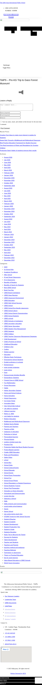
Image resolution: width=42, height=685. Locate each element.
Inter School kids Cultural (12, 406)
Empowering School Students (13, 359)
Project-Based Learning (11, 450)
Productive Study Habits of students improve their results (18, 150)
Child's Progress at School (12, 341)
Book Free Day (9, 290)
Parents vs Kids (9, 429)
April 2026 (7, 167)
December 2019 (9, 260)
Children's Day (8, 347)
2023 (5, 267)
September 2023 (9, 247)
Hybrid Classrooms (10, 398)
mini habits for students (11, 416)
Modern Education (10, 419)
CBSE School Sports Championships (16, 313)
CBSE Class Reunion (11, 295)
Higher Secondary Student (12, 390)
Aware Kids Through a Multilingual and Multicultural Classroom (20, 140)
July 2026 (7, 160)
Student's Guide (9, 529)
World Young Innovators (12, 563)
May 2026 (7, 165)
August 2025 (8, 188)
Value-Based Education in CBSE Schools (17, 560)
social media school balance (13, 506)
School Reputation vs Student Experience (17, 483)
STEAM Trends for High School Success (17, 516)
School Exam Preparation (12, 475)
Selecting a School (10, 498)
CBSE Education (9, 300)
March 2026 (8, 170)
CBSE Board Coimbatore (12, 293)
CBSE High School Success (13, 303)
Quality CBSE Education (12, 452)
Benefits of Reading (10, 282)
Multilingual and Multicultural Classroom (17, 421)
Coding (6, 349)
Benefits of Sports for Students (14, 285)
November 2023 (9, 242)
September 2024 (9, 216)
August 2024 (8, 219)
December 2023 (9, 239)
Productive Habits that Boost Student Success (19, 447)
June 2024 (7, 224)
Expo (5, 372)
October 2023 (8, 245)
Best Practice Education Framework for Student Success (18, 143)
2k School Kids (9, 269)
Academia (26, 29)
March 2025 (8, 201)
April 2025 (7, 198)
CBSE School (8, 305)
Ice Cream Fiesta (9, 401)
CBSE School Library (11, 310)
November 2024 (9, 211)
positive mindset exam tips (12, 442)
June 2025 (7, 193)
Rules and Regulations (11, 455)
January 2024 (8, 237)
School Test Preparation (11, 488)
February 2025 (9, 203)
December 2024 (9, 209)
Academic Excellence (11, 272)
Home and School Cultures (12, 393)
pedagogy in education (11, 431)
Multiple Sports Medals (11, 424)
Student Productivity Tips (12, 527)
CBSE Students (9, 331)
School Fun (7, 478)
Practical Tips (8, 444)
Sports (6, 509)
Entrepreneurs (8, 365)
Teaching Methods (10, 550)
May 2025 (7, 196)
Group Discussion (9, 385)
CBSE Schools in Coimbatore (13, 321)
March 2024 (8, 232)
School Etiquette (9, 470)
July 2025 (7, 191)
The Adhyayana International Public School (12, 2)
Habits (6, 388)
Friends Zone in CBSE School (13, 380)
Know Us (14, 30)
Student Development (11, 524)
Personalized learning (11, 437)
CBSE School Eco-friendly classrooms (16, 308)
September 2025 (9, 185)
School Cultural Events (11, 468)
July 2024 (7, 221)
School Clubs (8, 465)
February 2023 (9, 255)
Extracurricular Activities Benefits (14, 375)
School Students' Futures (12, 485)
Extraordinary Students (11, 377)
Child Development (10, 339)
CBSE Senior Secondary (12, 326)
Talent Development (10, 540)
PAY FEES (3, 681)
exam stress (8, 370)
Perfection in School (10, 434)
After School (8, 275)
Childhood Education (10, 344)
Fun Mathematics (9, 383)
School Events (8, 473)
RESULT (3, 683)
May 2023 (7, 250)
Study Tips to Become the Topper (14, 534)
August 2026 (8, 157)
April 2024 (7, 229)
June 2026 (7, 162)
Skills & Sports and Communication (15, 504)
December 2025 (9, 178)
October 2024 (8, 214)
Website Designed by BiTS (18, 673)
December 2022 (9, 257)
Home (7, 29)
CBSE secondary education (13, 323)
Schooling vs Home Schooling (13, 491)
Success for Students (11, 537)
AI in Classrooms (9, 280)
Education (7, 354)
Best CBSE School (10, 287)
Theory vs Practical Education (13, 555)
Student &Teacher (10, 519)
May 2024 (7, 227)
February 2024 (9, 234)
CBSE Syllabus (9, 334)
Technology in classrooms (12, 552)
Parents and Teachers (11, 426)
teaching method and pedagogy (14, 547)
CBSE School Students (11, 316)
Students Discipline (10, 532)
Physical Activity (9, 439)
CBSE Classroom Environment (14, 298)
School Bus (7, 462)
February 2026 (9, 173)
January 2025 (8, 206)
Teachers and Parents (11, 545)
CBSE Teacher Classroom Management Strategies (20, 336)
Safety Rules (8, 457)
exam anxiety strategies (11, 367)
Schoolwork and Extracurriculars (14, 493)
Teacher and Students (11, 542)
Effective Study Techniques (12, 357)
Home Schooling (9, 395)
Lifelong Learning (9, 411)
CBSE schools (8, 318)
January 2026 (8, 175)
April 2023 (7, 252)
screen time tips (9, 496)
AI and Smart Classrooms (12, 277)
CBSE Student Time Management (15, 329)
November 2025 (9, 180)
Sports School (8, 511)
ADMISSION (4, 678)
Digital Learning (9, 352)
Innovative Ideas (9, 403)
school (6, 460)
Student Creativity (9, 522)
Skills (5, 501)
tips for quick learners (11, 558)
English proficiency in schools (13, 362)
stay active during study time (13, 514)
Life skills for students (11, 408)
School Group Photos (11, 480)
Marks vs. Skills (9, 413)
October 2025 (8, 183)
